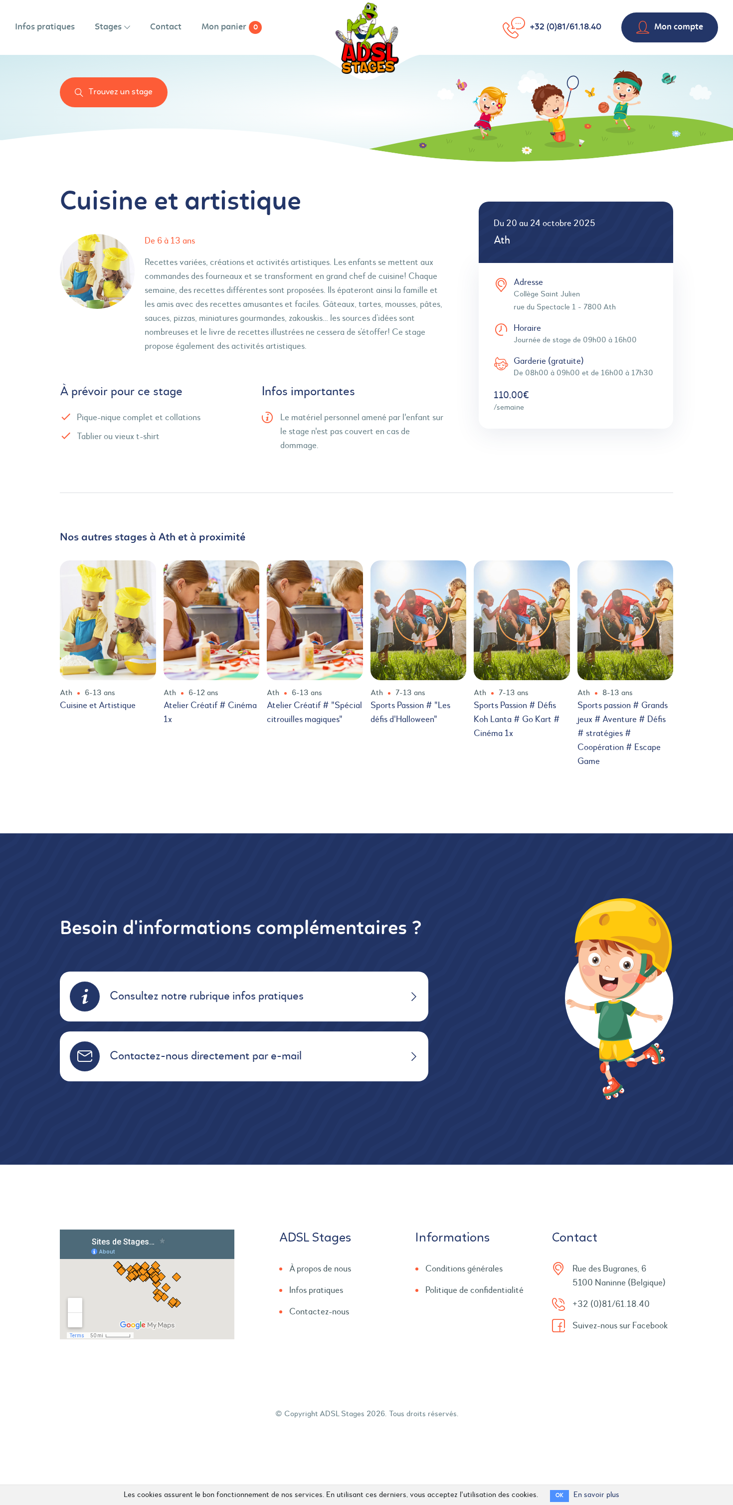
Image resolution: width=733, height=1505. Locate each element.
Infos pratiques (45, 27)
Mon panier (229, 27)
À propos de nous (320, 1268)
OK (559, 1496)
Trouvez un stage (120, 92)
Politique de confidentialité (474, 1290)
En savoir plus (596, 1495)
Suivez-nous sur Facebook (620, 1325)
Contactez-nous (319, 1311)
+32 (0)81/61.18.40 (565, 27)
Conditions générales (464, 1268)
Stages (108, 27)
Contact (166, 27)
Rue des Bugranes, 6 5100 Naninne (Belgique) (619, 1275)
